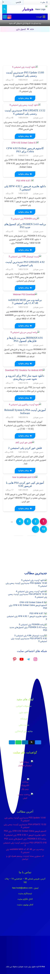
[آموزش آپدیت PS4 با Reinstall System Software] (25, 404)
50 (9, 155)
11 (9, 383)
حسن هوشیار (38, 80)
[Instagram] (9, 17)
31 (9, 269)
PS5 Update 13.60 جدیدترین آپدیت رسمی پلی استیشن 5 (26, 585)
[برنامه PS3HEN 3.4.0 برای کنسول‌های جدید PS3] (25, 218)
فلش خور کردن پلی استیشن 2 (25, 448)
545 (9, 452)
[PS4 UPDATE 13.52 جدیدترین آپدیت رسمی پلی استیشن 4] (25, 105)
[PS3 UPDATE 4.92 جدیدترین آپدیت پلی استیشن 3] (25, 256)
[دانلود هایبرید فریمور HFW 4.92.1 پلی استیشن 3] (25, 180)
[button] (44, 2)
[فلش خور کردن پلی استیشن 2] (25, 442)
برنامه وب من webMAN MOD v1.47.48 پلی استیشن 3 (25, 851)
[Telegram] (5, 17)
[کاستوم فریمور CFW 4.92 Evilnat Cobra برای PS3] (25, 142)
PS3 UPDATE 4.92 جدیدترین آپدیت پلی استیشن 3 (29, 640)
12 (9, 80)
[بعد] (35, 529)
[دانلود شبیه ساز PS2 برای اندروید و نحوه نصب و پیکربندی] (25, 370)
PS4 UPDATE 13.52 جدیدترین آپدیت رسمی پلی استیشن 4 (27, 596)
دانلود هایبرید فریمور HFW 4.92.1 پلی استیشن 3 (27, 618)
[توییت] (31, 742)
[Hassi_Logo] (41, 9)
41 (9, 231)
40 (9, 117)
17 (9, 490)
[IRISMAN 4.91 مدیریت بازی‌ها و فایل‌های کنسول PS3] (25, 332)
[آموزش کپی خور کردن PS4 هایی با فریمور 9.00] (25, 477)
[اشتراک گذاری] (38, 742)
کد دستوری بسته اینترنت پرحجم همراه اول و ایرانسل (25, 858)
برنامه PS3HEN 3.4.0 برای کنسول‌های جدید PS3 (28, 629)
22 (9, 417)
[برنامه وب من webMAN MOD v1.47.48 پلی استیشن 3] (25, 294)
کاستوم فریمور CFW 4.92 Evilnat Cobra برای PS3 (28, 607)
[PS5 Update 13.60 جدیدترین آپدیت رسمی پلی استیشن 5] (25, 67)
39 (9, 193)
